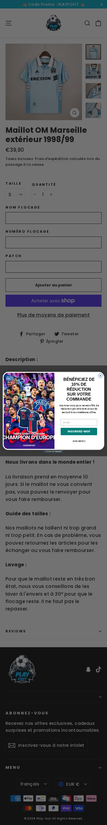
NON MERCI (79, 441)
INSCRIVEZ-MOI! (78, 431)
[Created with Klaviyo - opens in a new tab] (53, 451)
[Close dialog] (100, 375)
